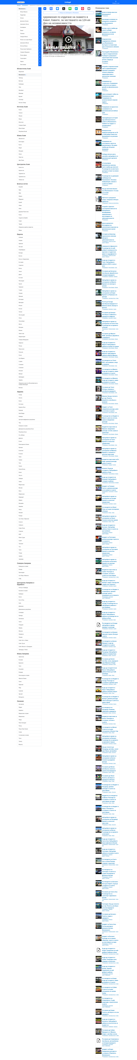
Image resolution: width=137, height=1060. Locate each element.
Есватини (21, 450)
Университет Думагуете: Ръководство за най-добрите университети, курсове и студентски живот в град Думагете (109, 250)
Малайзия (21, 90)
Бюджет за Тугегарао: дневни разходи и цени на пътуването (110, 539)
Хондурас (21, 624)
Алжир (20, 394)
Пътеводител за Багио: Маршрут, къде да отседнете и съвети (109, 643)
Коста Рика (21, 600)
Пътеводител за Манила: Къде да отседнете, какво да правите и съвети (110, 380)
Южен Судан (22, 537)
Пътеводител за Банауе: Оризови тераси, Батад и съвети (110, 634)
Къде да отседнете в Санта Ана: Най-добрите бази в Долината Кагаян (109, 841)
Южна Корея (22, 128)
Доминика (21, 606)
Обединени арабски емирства (26, 227)
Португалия (21, 349)
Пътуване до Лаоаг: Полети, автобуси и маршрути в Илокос (108, 777)
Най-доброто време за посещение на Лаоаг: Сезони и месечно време (110, 518)
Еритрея (21, 447)
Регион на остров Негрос (26, 39)
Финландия (21, 280)
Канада (20, 569)
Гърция (20, 290)
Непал (20, 154)
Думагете (107, 256)
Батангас (115, 276)
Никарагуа (21, 634)
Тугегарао (107, 543)
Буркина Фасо (22, 407)
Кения (20, 472)
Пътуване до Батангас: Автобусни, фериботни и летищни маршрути (110, 273)
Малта (20, 324)
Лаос (20, 87)
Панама (20, 637)
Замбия (20, 556)
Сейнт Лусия (22, 643)
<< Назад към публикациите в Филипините (68, 12)
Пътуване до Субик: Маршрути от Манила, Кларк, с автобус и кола (109, 1032)
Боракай (117, 482)
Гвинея (20, 466)
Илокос (22, 18)
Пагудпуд (114, 655)
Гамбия (20, 460)
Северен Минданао (24, 52)
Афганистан (21, 138)
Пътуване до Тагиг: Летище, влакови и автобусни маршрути (109, 389)
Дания (20, 274)
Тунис (20, 549)
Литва (20, 318)
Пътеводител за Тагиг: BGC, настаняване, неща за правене (110, 362)
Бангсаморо (23, 64)
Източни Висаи (23, 46)
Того (20, 546)
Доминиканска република (25, 609)
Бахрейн (21, 186)
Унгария (20, 293)
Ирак (20, 193)
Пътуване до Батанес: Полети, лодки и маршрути (109, 916)
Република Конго (23, 432)
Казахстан (21, 167)
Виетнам (21, 81)
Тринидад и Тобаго (23, 649)
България (21, 262)
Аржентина (21, 656)
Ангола (20, 397)
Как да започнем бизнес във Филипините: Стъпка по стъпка (110, 190)
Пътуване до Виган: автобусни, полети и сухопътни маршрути (109, 768)
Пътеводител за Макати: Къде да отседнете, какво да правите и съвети (110, 371)
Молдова (21, 327)
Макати (116, 287)
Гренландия (21, 572)
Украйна (21, 380)
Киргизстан (21, 170)
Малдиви (21, 151)
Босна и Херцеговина (24, 259)
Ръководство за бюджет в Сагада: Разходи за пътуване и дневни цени (110, 680)
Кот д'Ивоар (21, 435)
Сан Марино (21, 358)
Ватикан (21, 387)
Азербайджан (22, 249)
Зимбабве (21, 559)
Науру (20, 719)
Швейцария (21, 377)
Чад (20, 422)
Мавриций (21, 497)
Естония (21, 277)
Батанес (107, 533)
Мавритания (21, 494)
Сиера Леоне (22, 528)
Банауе (114, 317)
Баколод (107, 242)
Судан (20, 540)
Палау (20, 725)
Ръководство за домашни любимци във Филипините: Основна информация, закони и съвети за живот (110, 179)
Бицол (21, 30)
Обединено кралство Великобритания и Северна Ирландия (28, 384)
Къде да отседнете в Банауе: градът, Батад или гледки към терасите (110, 582)
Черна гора (21, 333)
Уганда (20, 553)
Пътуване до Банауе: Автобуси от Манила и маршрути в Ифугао (109, 314)
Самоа (20, 732)
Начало (19, 5)
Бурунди (21, 410)
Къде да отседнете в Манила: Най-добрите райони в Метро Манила (109, 353)
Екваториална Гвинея (24, 444)
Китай (20, 109)
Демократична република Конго (26, 428)
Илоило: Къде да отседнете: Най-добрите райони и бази (109, 470)
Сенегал (21, 522)
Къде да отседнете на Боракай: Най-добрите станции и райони (109, 479)
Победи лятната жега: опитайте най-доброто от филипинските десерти (110, 156)
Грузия (20, 283)
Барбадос (21, 593)
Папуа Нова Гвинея (23, 729)
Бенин (20, 401)
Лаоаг (113, 512)
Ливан (20, 205)
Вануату (21, 744)
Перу (20, 687)
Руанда (20, 515)
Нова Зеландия (22, 722)
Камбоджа (21, 84)
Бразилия (21, 663)
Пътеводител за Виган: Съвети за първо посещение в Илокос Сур (110, 729)
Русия (20, 355)
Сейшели (21, 525)
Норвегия (21, 342)
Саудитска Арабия (23, 217)
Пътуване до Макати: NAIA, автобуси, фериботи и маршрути (110, 335)
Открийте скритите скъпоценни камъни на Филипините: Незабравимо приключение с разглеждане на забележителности (109, 212)
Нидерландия (22, 336)
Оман (20, 208)
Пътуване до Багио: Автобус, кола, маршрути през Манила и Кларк (110, 661)
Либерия (21, 478)
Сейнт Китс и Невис (23, 640)
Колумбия (21, 669)
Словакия (21, 364)
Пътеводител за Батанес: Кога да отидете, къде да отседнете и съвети (110, 883)
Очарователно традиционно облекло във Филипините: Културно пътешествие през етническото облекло (110, 42)
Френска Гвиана (22, 678)
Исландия (21, 299)
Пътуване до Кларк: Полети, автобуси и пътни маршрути (110, 1012)
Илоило (116, 473)
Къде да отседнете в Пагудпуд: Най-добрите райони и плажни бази (109, 652)
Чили (20, 666)
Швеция (20, 373)
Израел (20, 196)
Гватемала (21, 618)
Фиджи (20, 707)
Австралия (21, 704)
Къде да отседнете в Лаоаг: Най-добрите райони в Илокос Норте (109, 689)
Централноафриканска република (27, 419)
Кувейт (20, 202)
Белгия (20, 256)
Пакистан (21, 157)
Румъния (21, 352)
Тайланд (21, 77)
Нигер (20, 509)
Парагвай (21, 684)
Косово (20, 308)
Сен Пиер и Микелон (24, 575)
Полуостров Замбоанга (25, 49)
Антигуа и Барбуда (23, 587)
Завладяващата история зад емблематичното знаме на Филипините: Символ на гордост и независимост (110, 121)
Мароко (20, 500)
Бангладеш (21, 141)
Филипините (25, 5)
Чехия (20, 271)
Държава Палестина (23, 211)
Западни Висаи (24, 36)
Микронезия (21, 716)
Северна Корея (22, 125)
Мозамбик (21, 503)
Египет (20, 441)
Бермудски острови (23, 566)
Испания (21, 370)
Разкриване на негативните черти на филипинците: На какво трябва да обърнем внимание (109, 145)
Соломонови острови (24, 735)
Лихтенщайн (22, 314)
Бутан (20, 144)
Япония (20, 116)
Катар (20, 214)
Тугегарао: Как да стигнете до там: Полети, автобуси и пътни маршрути (110, 906)
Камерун (21, 416)
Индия (20, 147)
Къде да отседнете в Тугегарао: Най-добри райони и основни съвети (110, 851)
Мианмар (21, 93)
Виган (113, 675)
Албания (21, 237)
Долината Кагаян (24, 21)
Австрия (21, 246)
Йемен (20, 230)
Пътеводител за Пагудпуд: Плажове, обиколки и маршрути (109, 709)
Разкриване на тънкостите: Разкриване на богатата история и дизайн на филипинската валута (110, 85)
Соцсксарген (23, 58)
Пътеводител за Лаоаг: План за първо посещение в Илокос (110, 509)
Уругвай (20, 694)
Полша (20, 346)
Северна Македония (23, 339)
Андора (20, 240)
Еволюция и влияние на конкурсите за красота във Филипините (109, 21)
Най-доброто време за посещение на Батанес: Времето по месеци (109, 561)
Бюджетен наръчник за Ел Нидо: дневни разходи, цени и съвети (110, 461)
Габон (20, 456)
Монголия (21, 122)
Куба (20, 603)
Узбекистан (21, 179)
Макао (20, 119)
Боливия (21, 659)
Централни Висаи (24, 42)
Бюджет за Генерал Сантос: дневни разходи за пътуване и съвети (110, 488)
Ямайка (20, 628)
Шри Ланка (21, 160)
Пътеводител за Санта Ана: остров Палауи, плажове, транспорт (109, 861)
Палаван (22, 33)
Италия (20, 305)
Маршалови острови (23, 713)
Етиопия (21, 453)
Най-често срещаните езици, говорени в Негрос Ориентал (110, 199)
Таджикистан (22, 173)
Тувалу (20, 741)
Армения (21, 243)
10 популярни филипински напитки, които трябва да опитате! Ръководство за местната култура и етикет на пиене (110, 167)
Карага (22, 61)
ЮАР (20, 534)
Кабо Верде (21, 413)
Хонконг (21, 112)
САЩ (20, 578)
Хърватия (21, 265)
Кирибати (21, 710)
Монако (20, 330)
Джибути (21, 438)
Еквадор (21, 672)
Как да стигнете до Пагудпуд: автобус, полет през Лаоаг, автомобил (110, 749)
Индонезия (21, 71)
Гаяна (20, 681)
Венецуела (21, 697)
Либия (20, 481)
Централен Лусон (24, 24)
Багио (114, 619)
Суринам (21, 690)
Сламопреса (107, 974)
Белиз (20, 597)
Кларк (117, 298)
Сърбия (20, 361)
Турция (20, 224)
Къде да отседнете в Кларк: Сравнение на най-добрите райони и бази (110, 950)
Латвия (20, 311)
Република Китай (23, 131)
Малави (20, 487)
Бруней (20, 96)
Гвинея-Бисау (22, 469)
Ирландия (21, 302)
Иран (20, 190)
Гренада (21, 615)
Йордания (21, 199)
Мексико (21, 631)
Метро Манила (23, 11)
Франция (21, 296)
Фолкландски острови (24, 675)
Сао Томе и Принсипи (24, 518)
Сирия (20, 221)
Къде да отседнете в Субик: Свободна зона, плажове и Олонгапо (109, 959)
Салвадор (21, 612)
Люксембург (22, 321)
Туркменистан (22, 176)
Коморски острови (23, 425)
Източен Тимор (22, 102)
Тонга (20, 738)
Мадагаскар (21, 484)
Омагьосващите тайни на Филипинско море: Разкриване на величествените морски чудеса (110, 98)
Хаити (20, 621)
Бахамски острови (23, 590)
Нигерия (21, 512)
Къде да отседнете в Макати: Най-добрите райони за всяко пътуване (110, 344)
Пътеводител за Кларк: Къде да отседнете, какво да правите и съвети (110, 980)
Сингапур (21, 99)
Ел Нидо (114, 464)
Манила (116, 356)
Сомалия (21, 531)
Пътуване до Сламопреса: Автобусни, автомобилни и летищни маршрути (110, 1041)
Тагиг (116, 267)
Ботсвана (21, 404)
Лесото (20, 475)
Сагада (114, 503)
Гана (20, 463)
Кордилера (23, 15)
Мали (20, 491)
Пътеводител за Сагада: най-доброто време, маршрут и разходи (109, 625)
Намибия (21, 506)
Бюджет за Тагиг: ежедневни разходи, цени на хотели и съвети (110, 409)
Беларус (21, 252)
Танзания (21, 543)
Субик (117, 576)
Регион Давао (23, 55)
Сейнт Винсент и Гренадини (25, 646)
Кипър (20, 268)
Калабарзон (23, 27)
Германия (21, 287)
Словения (21, 367)
